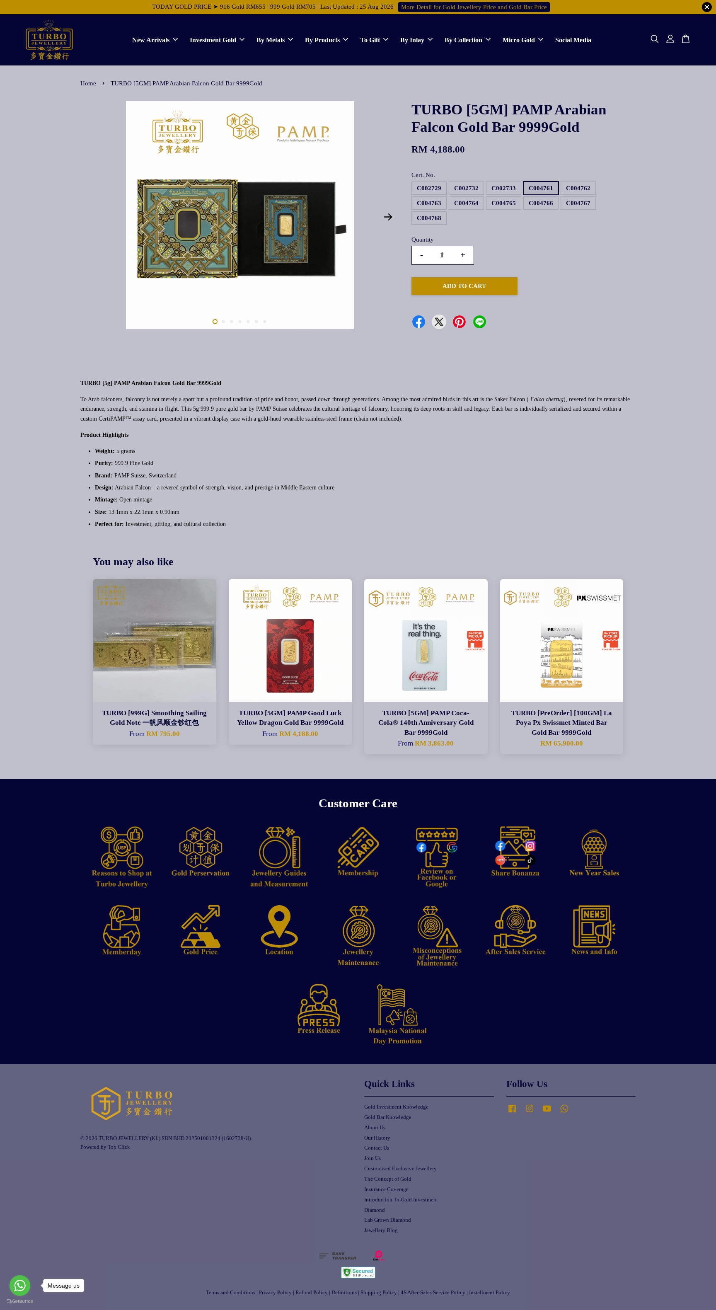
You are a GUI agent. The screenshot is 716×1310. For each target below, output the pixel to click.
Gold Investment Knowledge (396, 1107)
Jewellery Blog (381, 1230)
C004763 (429, 203)
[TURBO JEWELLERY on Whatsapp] (564, 1113)
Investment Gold (213, 39)
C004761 (541, 188)
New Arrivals (150, 39)
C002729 (429, 188)
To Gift (370, 39)
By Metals (270, 39)
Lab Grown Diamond (387, 1220)
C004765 (503, 203)
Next (387, 217)
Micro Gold (519, 39)
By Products (322, 39)
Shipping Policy (378, 1292)
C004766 (541, 203)
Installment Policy (489, 1292)
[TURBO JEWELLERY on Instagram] (529, 1113)
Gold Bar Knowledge (387, 1117)
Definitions (344, 1292)
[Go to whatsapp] (20, 1285)
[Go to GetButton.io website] (20, 1301)
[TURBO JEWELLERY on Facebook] (512, 1113)
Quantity (422, 239)
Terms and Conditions (230, 1292)
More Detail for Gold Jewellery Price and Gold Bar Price (474, 7)
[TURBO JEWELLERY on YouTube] (547, 1113)
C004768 (429, 218)
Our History (377, 1138)
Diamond (374, 1210)
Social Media (573, 39)
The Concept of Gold (387, 1179)
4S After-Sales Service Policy (433, 1292)
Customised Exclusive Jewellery (400, 1169)
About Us (374, 1128)
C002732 (466, 188)
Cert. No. (423, 175)
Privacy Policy (275, 1292)
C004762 (578, 188)
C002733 (503, 188)
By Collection (463, 39)
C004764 (466, 203)
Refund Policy (311, 1292)
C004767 (578, 203)
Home (88, 83)
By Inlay (412, 39)
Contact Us (376, 1148)
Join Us (372, 1158)
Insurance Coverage (386, 1189)
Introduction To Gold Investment (401, 1200)
